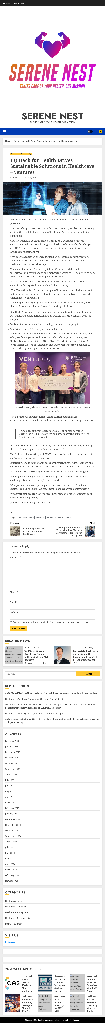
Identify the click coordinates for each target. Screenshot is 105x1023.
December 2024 (12, 819)
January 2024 (11, 880)
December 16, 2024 (28, 178)
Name (14, 592)
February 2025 (12, 808)
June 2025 (10, 785)
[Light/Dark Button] (90, 131)
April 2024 (10, 864)
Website (14, 612)
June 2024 (10, 853)
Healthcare (40, 517)
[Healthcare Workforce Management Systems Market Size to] (45, 983)
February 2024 (12, 875)
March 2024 (11, 869)
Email (13, 602)
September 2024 (13, 836)
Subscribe (100, 131)
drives (19, 517)
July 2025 (9, 780)
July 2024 (9, 847)
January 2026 (11, 746)
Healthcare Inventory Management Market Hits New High (34, 713)
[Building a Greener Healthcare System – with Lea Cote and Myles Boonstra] (14, 655)
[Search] (95, 131)
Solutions (49, 517)
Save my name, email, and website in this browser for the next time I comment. (52, 622)
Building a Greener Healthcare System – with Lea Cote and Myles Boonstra (37, 655)
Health (31, 517)
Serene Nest (52, 116)
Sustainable (59, 517)
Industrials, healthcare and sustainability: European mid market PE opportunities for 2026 (85, 657)
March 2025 (11, 802)
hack (25, 517)
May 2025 (9, 791)
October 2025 (11, 763)
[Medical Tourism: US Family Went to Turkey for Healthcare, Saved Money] (77, 1003)
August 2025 (11, 774)
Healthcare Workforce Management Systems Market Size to (34, 698)
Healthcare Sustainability (21, 154)
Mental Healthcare (14, 923)
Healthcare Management (17, 912)
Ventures (68, 517)
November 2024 (13, 825)
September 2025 (13, 769)
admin (14, 178)
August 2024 (11, 841)
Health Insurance (13, 900)
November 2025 (13, 757)
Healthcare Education (16, 906)
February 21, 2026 (34, 663)
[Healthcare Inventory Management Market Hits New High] (12, 1003)
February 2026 (12, 741)
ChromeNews (61, 1020)
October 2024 (11, 830)
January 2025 (11, 813)
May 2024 (9, 858)
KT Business (10, 942)
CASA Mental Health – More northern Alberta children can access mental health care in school (51, 693)
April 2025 (10, 797)
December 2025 (12, 752)
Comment (15, 557)
